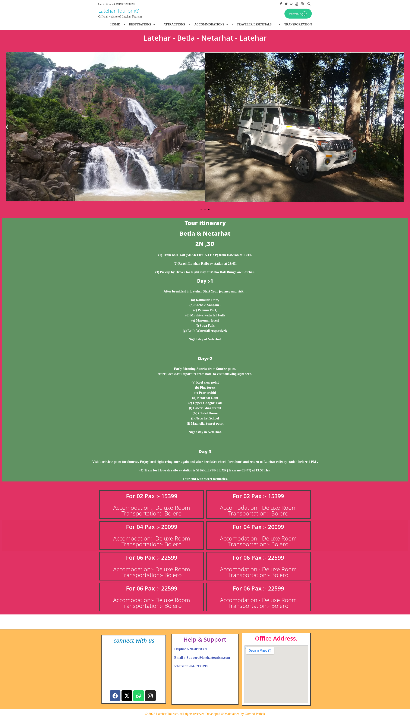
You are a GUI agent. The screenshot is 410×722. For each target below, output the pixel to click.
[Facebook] (115, 695)
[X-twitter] (127, 695)
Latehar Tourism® (118, 10)
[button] (7, 127)
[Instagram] (150, 695)
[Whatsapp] (138, 695)
